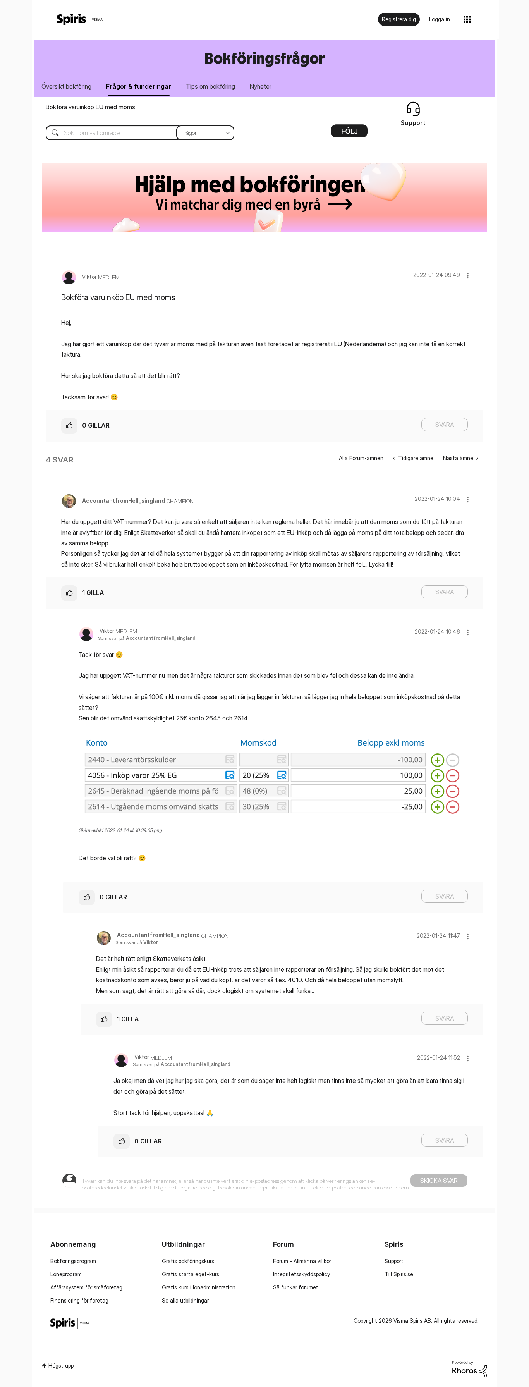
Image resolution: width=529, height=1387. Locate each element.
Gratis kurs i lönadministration (198, 1287)
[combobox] (134, 132)
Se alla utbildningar (185, 1300)
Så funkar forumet (295, 1287)
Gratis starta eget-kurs (190, 1274)
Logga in (439, 19)
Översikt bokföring (66, 86)
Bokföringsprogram (73, 1261)
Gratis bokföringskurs (188, 1261)
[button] (468, 276)
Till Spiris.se (399, 1274)
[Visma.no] (80, 19)
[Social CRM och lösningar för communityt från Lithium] (469, 1368)
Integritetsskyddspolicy (301, 1274)
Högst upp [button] (61, 1365)
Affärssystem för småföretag (86, 1287)
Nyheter (260, 86)
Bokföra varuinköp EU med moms (90, 107)
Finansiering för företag (79, 1300)
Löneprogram (66, 1274)
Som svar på (147, 638)
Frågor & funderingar (138, 86)
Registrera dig (399, 19)
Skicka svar (439, 1180)
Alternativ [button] (349, 134)
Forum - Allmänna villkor (302, 1261)
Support (394, 1261)
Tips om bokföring (210, 86)
